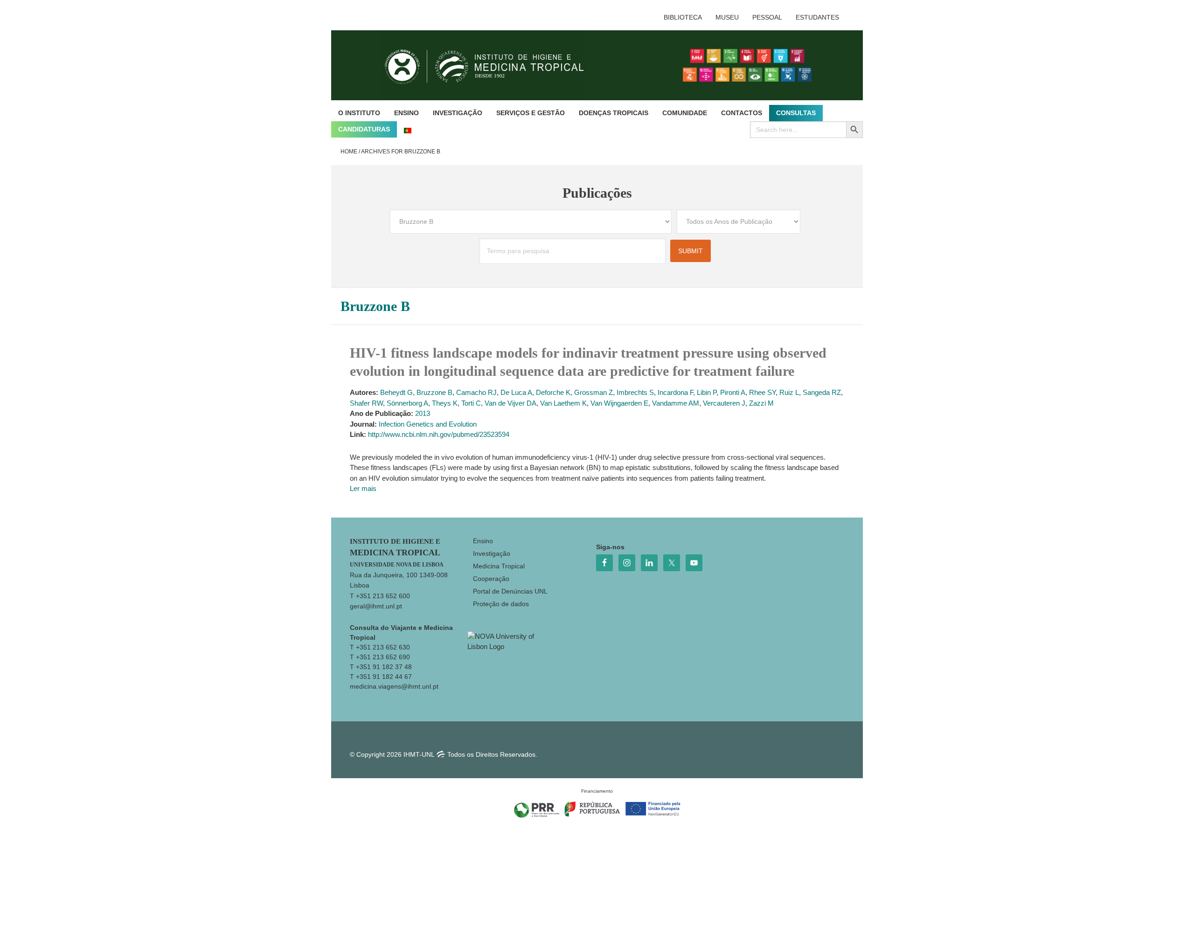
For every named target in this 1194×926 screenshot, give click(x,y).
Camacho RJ (476, 392)
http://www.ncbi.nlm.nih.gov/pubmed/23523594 (438, 434)
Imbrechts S (635, 392)
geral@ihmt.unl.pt (376, 606)
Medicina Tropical (499, 566)
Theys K (445, 403)
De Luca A (516, 392)
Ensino (483, 541)
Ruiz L (789, 392)
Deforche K (553, 392)
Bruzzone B (434, 392)
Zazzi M (761, 403)
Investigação (491, 553)
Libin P (706, 392)
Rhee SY (762, 392)
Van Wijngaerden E (619, 403)
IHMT (491, 65)
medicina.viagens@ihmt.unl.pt (394, 686)
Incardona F (675, 392)
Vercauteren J (724, 403)
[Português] (407, 129)
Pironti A (732, 392)
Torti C (471, 403)
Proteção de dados (501, 604)
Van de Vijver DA (510, 403)
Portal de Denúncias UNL (510, 591)
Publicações (597, 192)
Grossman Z (593, 392)
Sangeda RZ (822, 392)
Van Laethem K (563, 403)
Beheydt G (396, 392)
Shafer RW (366, 403)
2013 (422, 413)
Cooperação (491, 578)
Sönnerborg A (407, 403)
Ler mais (363, 488)
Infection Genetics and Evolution (428, 424)
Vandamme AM (675, 403)
